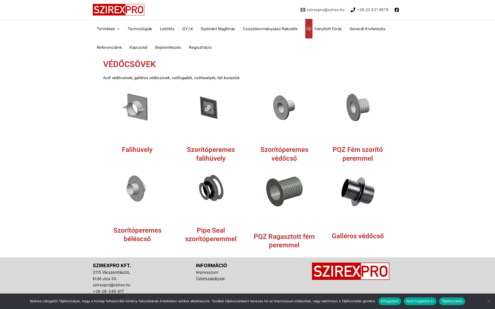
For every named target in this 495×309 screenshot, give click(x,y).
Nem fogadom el (420, 301)
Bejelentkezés (168, 47)
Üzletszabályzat (210, 278)
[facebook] (397, 9)
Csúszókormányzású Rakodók (270, 28)
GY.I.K (187, 28)
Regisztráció (200, 47)
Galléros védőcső (358, 236)
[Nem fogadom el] (488, 301)
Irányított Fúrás (324, 28)
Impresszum (207, 272)
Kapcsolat (138, 47)
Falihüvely (137, 149)
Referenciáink (109, 47)
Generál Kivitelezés (367, 28)
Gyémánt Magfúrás (218, 28)
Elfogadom (390, 301)
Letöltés (167, 28)
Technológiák (140, 28)
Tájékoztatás (452, 301)
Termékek (106, 28)
